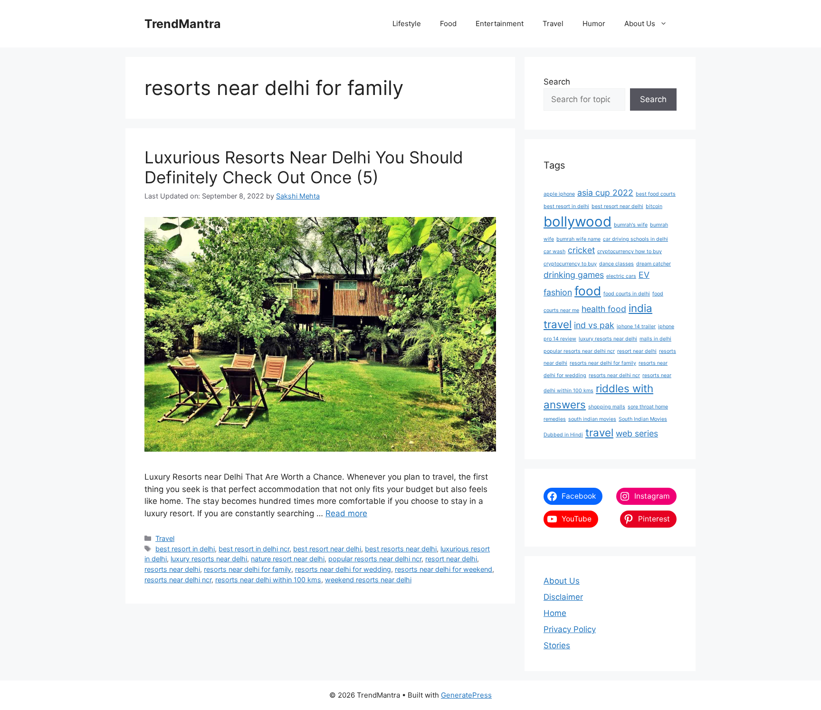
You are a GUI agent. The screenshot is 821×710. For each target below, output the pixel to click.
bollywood (577, 221)
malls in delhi (655, 339)
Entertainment (500, 23)
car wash (554, 251)
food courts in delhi (626, 294)
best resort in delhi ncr (254, 549)
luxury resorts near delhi (209, 559)
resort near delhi (451, 559)
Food (448, 23)
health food (604, 309)
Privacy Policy (570, 629)
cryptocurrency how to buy (629, 251)
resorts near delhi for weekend (443, 569)
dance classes (616, 264)
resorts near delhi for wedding (343, 569)
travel (599, 432)
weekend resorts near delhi (368, 580)
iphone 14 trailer (636, 326)
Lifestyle (406, 23)
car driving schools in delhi (635, 239)
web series (637, 433)
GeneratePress (466, 695)
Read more (346, 513)
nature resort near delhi (288, 559)
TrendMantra (182, 24)
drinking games (574, 275)
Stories (557, 645)
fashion (558, 292)
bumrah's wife (631, 225)
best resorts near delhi (401, 549)
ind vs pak (594, 325)
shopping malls (606, 407)
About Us (639, 23)
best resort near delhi (327, 549)
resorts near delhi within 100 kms (268, 580)
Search (557, 81)
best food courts (656, 194)
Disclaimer (563, 597)
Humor (593, 23)
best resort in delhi (185, 549)
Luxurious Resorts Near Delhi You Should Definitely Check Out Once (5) (303, 167)
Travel (553, 23)
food (587, 291)
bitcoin (654, 206)
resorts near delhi (172, 569)
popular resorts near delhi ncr (374, 559)
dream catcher (653, 264)
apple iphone (559, 194)
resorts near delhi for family (247, 569)
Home (555, 613)
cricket (581, 250)
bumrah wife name (578, 239)
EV (644, 275)
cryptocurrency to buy (570, 264)
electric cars (621, 276)
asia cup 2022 (605, 193)
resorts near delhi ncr (177, 580)
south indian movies (592, 419)
